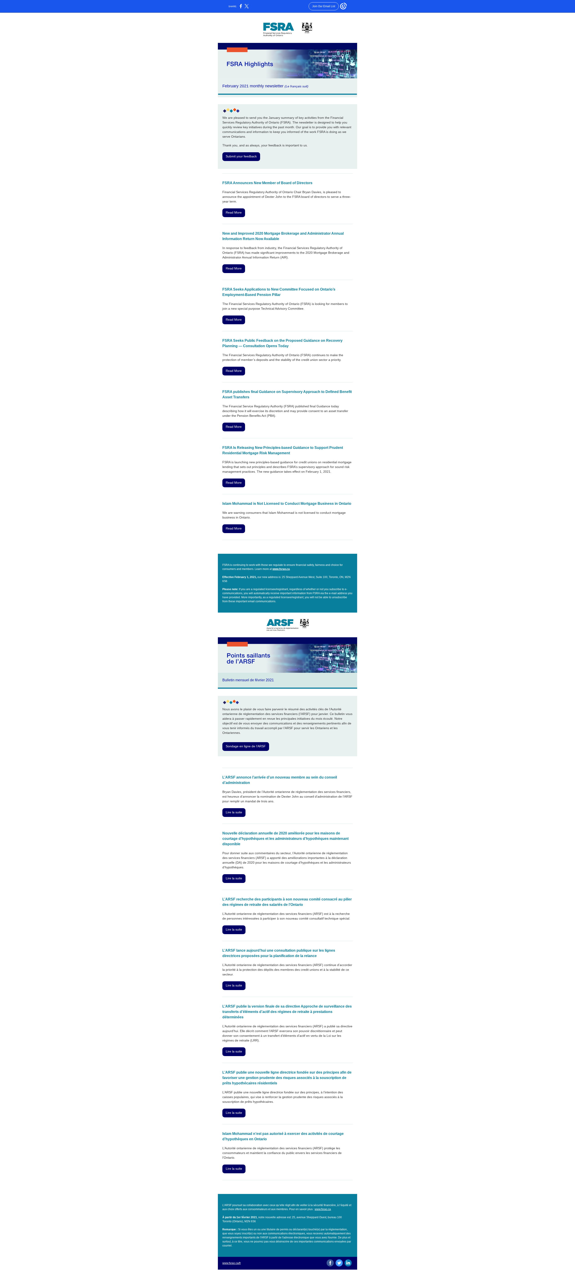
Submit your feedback (241, 156)
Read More (234, 212)
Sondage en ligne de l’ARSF (246, 746)
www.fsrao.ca (281, 569)
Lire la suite (234, 812)
